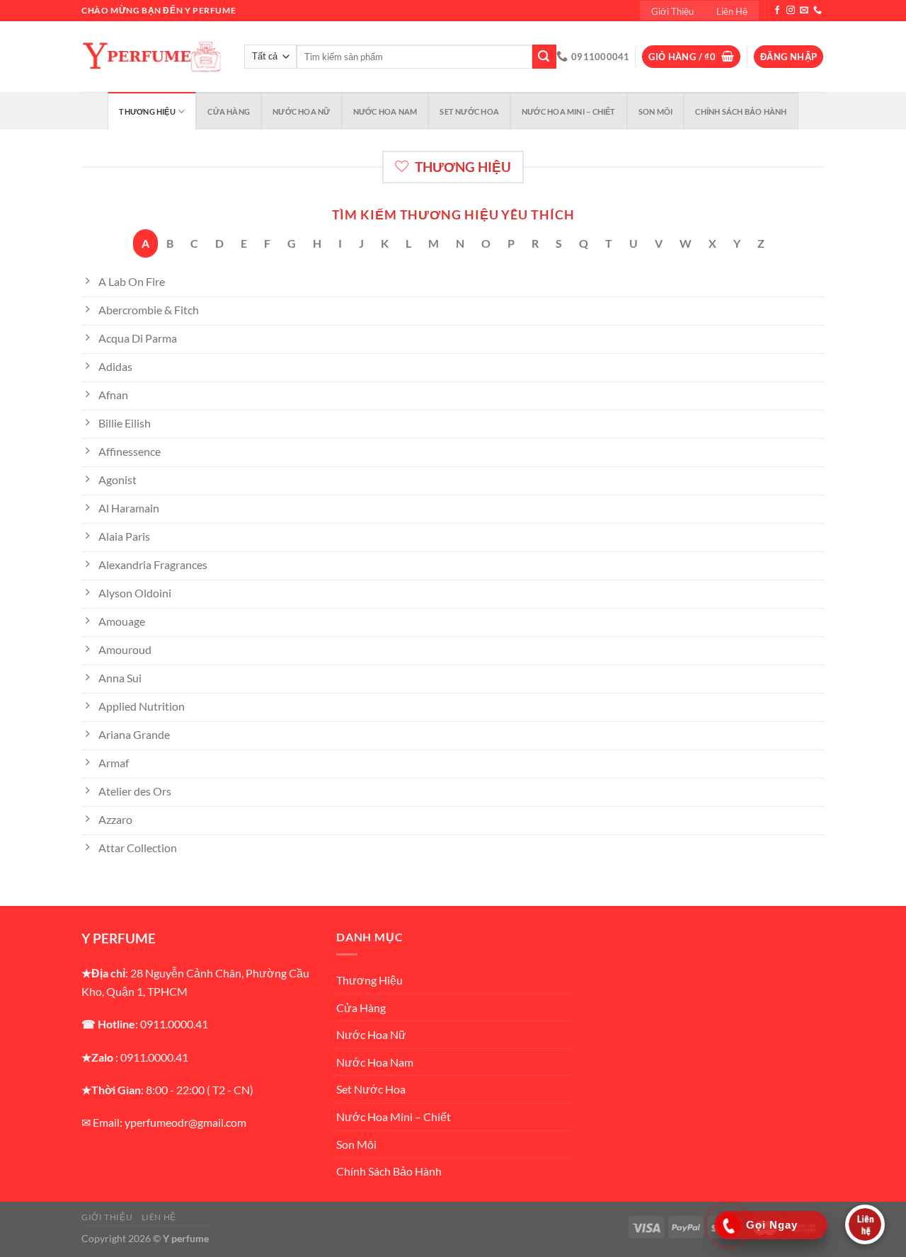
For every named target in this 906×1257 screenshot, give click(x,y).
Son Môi (655, 111)
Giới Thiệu (672, 11)
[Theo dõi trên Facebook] (777, 11)
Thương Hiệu (147, 111)
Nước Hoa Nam (385, 111)
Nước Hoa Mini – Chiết (569, 111)
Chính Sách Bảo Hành (740, 111)
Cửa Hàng (228, 111)
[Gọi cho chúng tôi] (817, 11)
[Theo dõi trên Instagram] (790, 11)
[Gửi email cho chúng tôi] (804, 11)
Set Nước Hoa (469, 111)
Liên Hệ (731, 11)
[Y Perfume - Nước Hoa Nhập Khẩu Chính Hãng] (152, 56)
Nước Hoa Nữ (301, 111)
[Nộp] (544, 57)
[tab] (145, 243)
